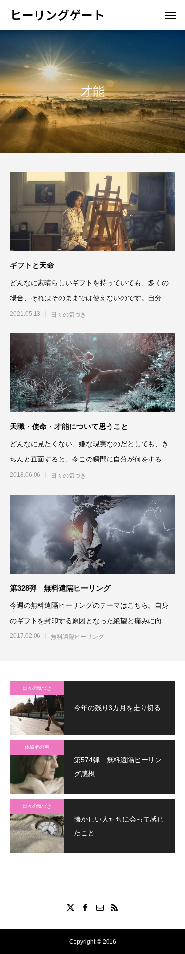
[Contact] (100, 907)
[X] (70, 907)
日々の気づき (68, 314)
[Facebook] (85, 907)
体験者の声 (37, 747)
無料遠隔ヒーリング (77, 636)
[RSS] (115, 907)
